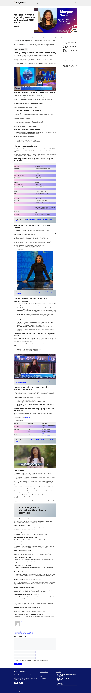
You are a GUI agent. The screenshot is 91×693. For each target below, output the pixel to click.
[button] (75, 3)
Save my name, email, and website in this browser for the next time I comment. (32, 660)
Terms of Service (67, 691)
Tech (42, 3)
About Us (56, 691)
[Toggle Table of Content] (25, 49)
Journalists (16, 26)
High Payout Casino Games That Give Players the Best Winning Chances (70, 66)
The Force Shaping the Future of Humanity (70, 47)
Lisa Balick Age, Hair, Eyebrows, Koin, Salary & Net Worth (25, 632)
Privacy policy (74, 691)
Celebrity (35, 3)
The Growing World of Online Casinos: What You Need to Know (69, 55)
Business (64, 3)
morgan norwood (22, 631)
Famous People (43, 678)
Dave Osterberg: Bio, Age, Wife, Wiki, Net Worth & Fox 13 (25, 633)
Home (29, 3)
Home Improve (56, 3)
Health (48, 3)
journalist (16, 631)
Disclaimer (61, 691)
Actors (41, 676)
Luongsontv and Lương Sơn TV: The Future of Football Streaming (69, 61)
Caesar (15, 25)
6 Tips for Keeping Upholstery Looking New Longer (69, 43)
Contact (71, 3)
